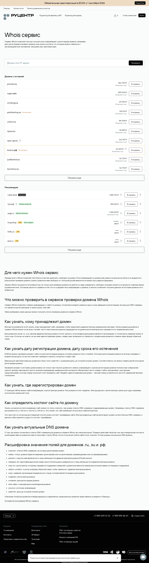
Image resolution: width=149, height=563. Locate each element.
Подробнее (140, 3)
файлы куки (75, 558)
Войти (142, 15)
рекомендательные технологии (57, 558)
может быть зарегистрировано (100, 280)
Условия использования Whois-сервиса (22, 501)
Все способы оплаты (136, 552)
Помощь (105, 496)
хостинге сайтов (82, 410)
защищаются (71, 329)
